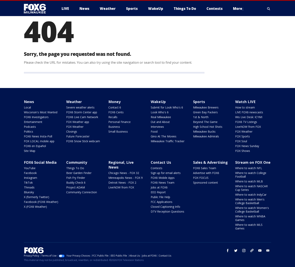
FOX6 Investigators (36, 117)
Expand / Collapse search (268, 9)
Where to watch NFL (248, 168)
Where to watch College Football (250, 174)
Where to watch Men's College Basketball (249, 201)
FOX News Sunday (247, 146)
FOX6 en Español (35, 146)
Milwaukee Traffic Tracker (167, 141)
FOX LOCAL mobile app (39, 141)
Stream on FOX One (253, 162)
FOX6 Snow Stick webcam (83, 141)
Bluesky (29, 192)
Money (114, 101)
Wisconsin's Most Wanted (40, 112)
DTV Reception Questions (167, 211)
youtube (260, 250)
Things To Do (75, 168)
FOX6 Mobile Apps (163, 178)
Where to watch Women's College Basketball (252, 209)
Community (76, 162)
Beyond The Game (205, 122)
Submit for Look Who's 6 (167, 107)
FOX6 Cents (116, 112)
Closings (71, 131)
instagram (244, 250)
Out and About (160, 122)
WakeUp (158, 101)
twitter (236, 250)
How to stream (245, 107)
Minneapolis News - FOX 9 (125, 178)
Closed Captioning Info (165, 207)
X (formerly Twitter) (36, 197)
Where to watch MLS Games (248, 226)
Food (154, 131)
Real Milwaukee (161, 117)
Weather (74, 101)
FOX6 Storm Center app (81, 112)
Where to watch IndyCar (251, 194)
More (237, 8)
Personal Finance (119, 122)
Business (114, 127)
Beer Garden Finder (79, 173)
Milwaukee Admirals (206, 136)
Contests (156, 168)
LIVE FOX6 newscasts (249, 112)
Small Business (118, 131)
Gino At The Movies (163, 136)
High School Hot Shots (207, 127)
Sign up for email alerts (166, 173)
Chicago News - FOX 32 (123, 173)
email (268, 250)
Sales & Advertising (210, 162)
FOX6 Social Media (40, 162)
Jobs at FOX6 (159, 187)
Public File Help (160, 197)
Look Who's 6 (160, 112)
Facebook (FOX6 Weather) (41, 202)
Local (27, 107)
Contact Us (161, 162)
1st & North (201, 117)
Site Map (29, 151)
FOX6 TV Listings (246, 122)
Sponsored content (205, 182)
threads (252, 250)
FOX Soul (241, 141)
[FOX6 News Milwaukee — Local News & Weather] (37, 8)
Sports (199, 101)
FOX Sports (242, 136)
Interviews (157, 127)
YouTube (30, 168)
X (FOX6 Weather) (35, 207)
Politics (28, 131)
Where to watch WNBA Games (250, 218)
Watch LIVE (245, 101)
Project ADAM (75, 187)
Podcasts (30, 127)
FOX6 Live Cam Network (82, 117)
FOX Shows (242, 151)
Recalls (112, 117)
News (29, 101)
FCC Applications (161, 202)
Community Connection (81, 192)
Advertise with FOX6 (206, 173)
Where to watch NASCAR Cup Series (251, 188)
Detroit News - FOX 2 (122, 182)
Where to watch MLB (249, 181)
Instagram (30, 178)
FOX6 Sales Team (204, 168)
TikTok (28, 182)
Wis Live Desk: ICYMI (248, 117)
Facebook (30, 173)
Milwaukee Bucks (204, 131)
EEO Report (158, 192)
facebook (228, 250)
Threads (29, 187)
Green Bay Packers (205, 112)
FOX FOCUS (201, 178)
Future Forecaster (78, 136)
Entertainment (33, 122)
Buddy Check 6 (75, 182)
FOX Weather (74, 127)
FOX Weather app (77, 122)
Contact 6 (114, 107)
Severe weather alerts (80, 107)
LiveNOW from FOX (248, 127)
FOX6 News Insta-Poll (38, 136)
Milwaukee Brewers (206, 107)
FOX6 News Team (162, 182)
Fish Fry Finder (75, 178)
